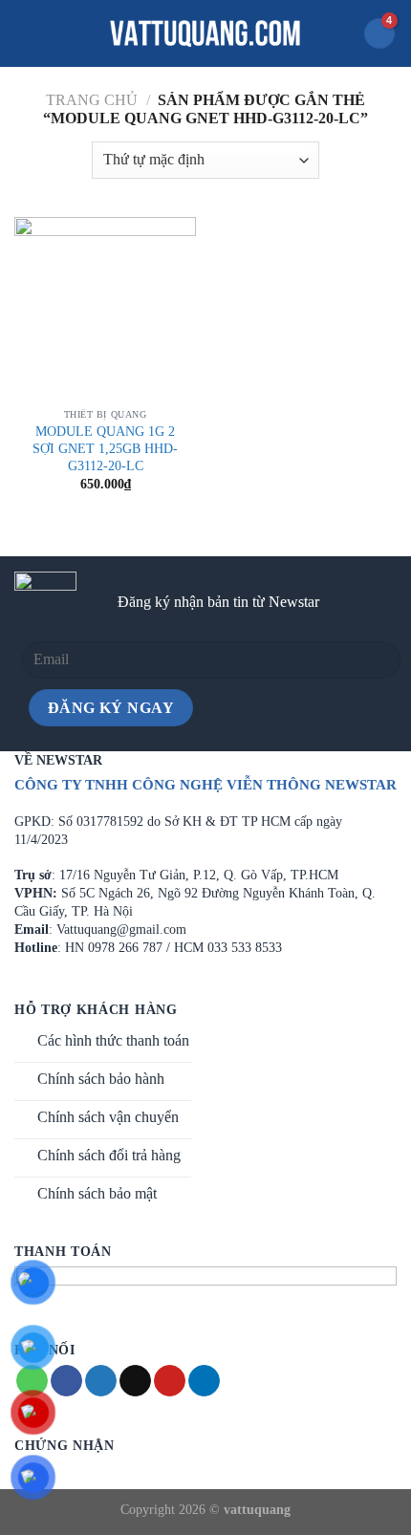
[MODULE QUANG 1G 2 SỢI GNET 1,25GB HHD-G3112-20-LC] (105, 308)
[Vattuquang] (205, 33)
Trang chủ (92, 100)
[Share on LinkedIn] (204, 1381)
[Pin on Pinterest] (169, 1381)
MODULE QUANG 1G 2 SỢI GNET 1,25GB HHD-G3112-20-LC (105, 448)
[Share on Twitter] (101, 1381)
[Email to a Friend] (135, 1381)
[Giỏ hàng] (379, 34)
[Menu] (25, 33)
